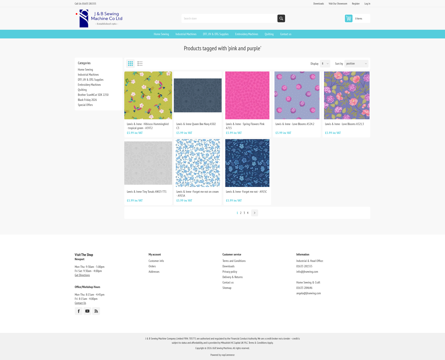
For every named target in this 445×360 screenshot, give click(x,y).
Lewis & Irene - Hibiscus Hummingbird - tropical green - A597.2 (148, 126)
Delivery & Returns (232, 277)
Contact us (228, 282)
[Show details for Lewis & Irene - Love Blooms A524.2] (297, 95)
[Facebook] (79, 311)
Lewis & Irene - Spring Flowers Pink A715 (245, 126)
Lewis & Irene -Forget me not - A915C (246, 192)
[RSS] (96, 311)
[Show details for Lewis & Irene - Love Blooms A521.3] (346, 95)
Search (281, 18)
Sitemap (226, 288)
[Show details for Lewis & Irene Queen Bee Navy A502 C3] (198, 95)
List (140, 63)
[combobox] (229, 18)
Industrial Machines (88, 75)
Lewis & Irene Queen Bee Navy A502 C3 (196, 126)
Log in (367, 3)
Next (254, 212)
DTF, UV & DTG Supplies (90, 80)
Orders (152, 266)
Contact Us (80, 303)
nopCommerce (228, 355)
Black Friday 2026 (87, 100)
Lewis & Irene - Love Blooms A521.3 (344, 124)
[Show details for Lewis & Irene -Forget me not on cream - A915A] (198, 163)
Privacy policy (229, 272)
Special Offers (85, 105)
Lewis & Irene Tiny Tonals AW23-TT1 (147, 192)
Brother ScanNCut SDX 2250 (93, 95)
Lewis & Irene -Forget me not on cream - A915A (197, 194)
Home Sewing (85, 69)
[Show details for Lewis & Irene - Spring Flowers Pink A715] (247, 95)
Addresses (154, 272)
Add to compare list (136, 113)
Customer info (156, 261)
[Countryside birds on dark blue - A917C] (247, 163)
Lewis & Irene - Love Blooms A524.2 (295, 124)
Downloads (318, 3)
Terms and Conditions (234, 261)
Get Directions (82, 275)
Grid (130, 63)
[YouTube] (87, 311)
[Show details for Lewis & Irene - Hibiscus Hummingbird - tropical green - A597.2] (148, 95)
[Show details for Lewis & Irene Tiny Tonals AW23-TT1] (148, 163)
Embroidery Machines (89, 85)
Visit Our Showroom (338, 3)
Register (356, 3)
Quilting (82, 90)
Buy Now (152, 113)
